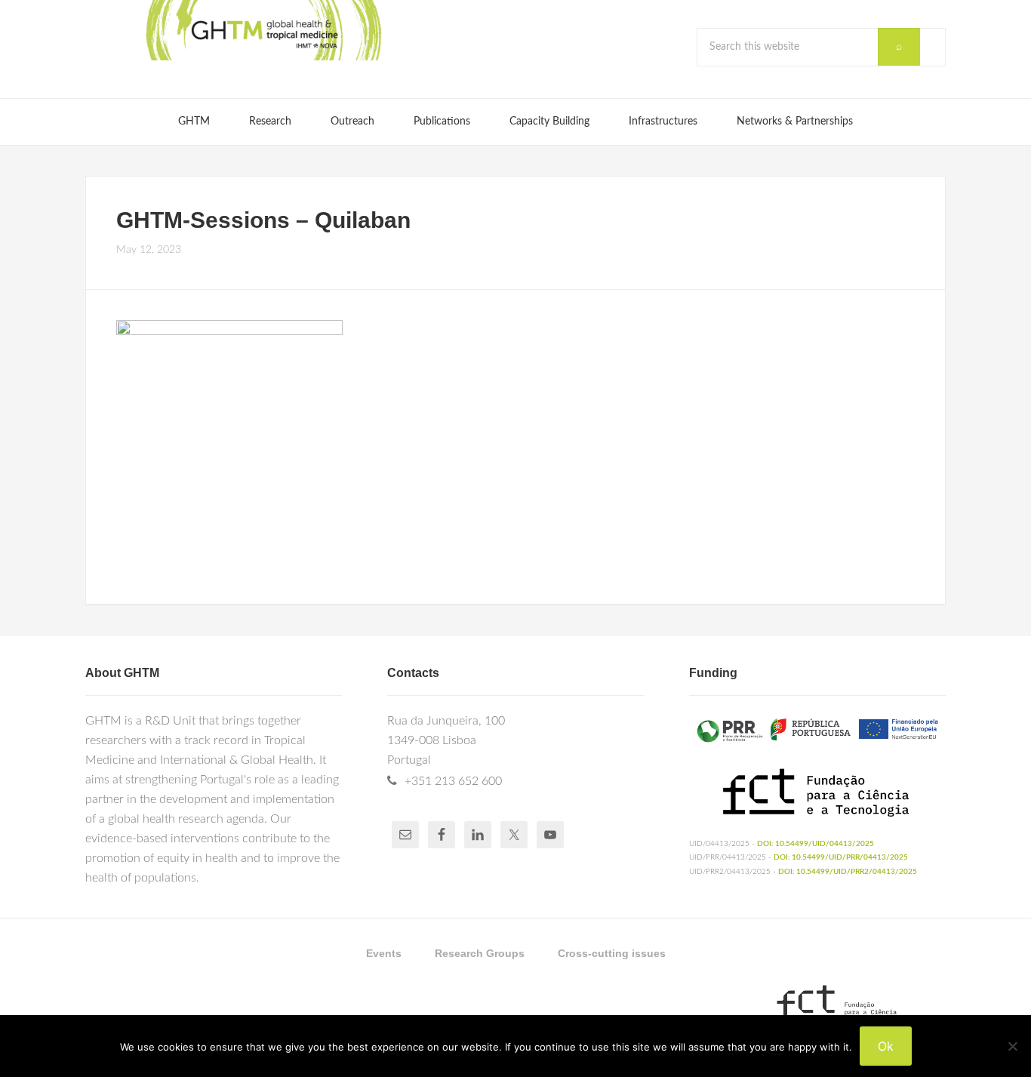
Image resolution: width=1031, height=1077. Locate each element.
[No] (1012, 1046)
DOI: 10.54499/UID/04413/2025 (815, 844)
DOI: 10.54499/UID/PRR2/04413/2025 (847, 871)
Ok (886, 1046)
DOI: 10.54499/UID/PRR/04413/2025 (841, 857)
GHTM (262, 30)
